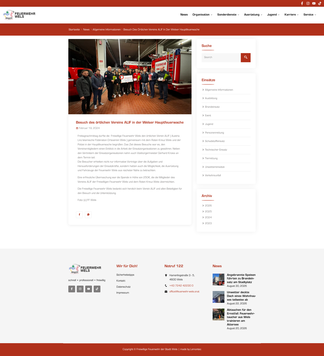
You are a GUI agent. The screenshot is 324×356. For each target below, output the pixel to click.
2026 (208, 206)
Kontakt (120, 281)
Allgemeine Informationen (107, 30)
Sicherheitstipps (125, 275)
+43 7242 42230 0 (181, 286)
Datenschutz (123, 287)
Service (308, 15)
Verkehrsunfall (213, 176)
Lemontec (195, 349)
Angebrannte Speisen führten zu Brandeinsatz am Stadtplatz (241, 279)
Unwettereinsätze (215, 167)
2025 (208, 211)
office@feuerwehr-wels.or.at (184, 292)
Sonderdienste (226, 15)
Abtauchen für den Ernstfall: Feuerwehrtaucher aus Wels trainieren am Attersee (241, 317)
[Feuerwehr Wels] (19, 15)
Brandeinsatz (212, 107)
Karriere (290, 15)
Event (208, 115)
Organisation (201, 15)
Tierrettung (211, 158)
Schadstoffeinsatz (215, 141)
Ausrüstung (252, 15)
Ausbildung (211, 98)
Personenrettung (214, 133)
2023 (208, 223)
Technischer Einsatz (216, 150)
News (184, 15)
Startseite (74, 30)
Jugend (272, 15)
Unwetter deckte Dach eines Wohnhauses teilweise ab (241, 296)
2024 (208, 217)
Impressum (122, 293)
